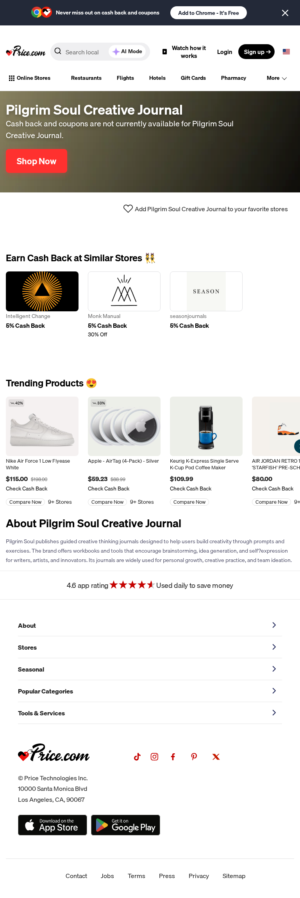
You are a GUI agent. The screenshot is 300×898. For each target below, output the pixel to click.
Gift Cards (193, 78)
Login (224, 51)
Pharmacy (233, 78)
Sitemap (234, 875)
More (273, 78)
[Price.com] (53, 770)
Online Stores (33, 78)
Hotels (157, 78)
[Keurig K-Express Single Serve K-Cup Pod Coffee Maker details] (206, 426)
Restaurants (86, 78)
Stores (27, 647)
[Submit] (58, 53)
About (27, 625)
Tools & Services (41, 713)
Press (167, 875)
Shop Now (36, 161)
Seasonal (31, 669)
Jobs (107, 875)
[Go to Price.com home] (26, 51)
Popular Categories (45, 691)
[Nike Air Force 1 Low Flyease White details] (42, 426)
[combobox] (100, 51)
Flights (125, 78)
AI (131, 51)
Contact (76, 875)
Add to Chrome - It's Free (208, 13)
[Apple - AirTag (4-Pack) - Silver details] (124, 426)
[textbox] (286, 51)
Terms (136, 875)
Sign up (254, 51)
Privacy (199, 875)
